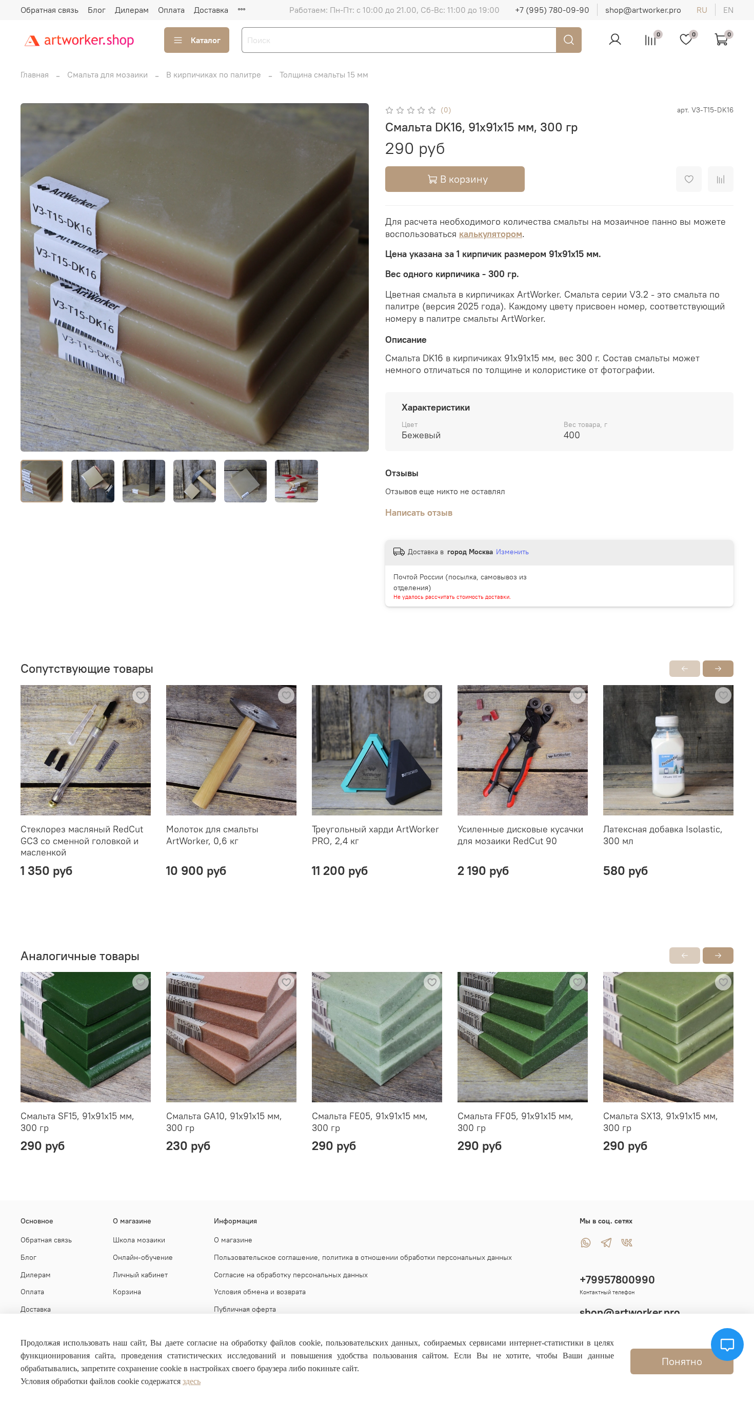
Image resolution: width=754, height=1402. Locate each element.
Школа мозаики (139, 1239)
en (728, 10)
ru (702, 10)
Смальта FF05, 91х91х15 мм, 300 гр (515, 1122)
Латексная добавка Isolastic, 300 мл (663, 835)
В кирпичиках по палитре (213, 74)
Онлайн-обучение (143, 1257)
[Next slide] (352, 277)
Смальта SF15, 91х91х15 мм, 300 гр (77, 1122)
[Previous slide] (37, 277)
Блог (97, 10)
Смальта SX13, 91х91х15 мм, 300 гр (660, 1122)
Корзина (127, 1291)
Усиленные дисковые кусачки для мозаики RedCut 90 (520, 835)
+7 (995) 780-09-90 (552, 10)
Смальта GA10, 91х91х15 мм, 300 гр (224, 1122)
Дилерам (132, 10)
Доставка (211, 10)
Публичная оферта (245, 1309)
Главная (35, 74)
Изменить (512, 551)
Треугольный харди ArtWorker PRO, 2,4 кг (375, 835)
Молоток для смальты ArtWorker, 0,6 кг (212, 835)
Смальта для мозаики (107, 74)
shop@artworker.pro (643, 10)
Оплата (171, 10)
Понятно (682, 1361)
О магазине (233, 1239)
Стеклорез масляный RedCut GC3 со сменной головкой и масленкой (82, 840)
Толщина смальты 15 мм (324, 74)
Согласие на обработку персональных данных (291, 1274)
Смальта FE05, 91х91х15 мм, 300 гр (370, 1122)
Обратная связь (49, 10)
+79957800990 (617, 1280)
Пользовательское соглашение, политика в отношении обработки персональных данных (363, 1257)
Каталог (206, 40)
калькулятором (490, 234)
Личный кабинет (140, 1274)
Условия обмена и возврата (260, 1291)
